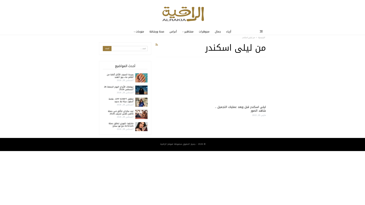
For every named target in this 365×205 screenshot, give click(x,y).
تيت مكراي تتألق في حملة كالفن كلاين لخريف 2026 (120, 112)
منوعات (140, 31)
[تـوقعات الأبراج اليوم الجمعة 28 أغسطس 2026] (141, 90)
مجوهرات (204, 31)
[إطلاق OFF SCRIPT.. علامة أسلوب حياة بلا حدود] (141, 102)
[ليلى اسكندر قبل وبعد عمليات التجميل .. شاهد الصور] (239, 82)
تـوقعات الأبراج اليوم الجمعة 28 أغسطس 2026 (118, 88)
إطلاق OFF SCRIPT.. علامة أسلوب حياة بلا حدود (121, 100)
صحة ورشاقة (156, 31)
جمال (218, 31)
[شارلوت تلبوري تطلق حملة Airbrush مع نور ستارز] (141, 126)
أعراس (173, 31)
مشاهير (188, 31)
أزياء (228, 31)
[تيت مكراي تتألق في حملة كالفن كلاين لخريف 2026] (141, 114)
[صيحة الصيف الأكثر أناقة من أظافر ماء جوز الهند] (141, 77)
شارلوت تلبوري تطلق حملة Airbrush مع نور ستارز (121, 124)
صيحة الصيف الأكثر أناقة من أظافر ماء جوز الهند (120, 76)
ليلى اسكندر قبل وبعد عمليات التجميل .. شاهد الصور (240, 108)
